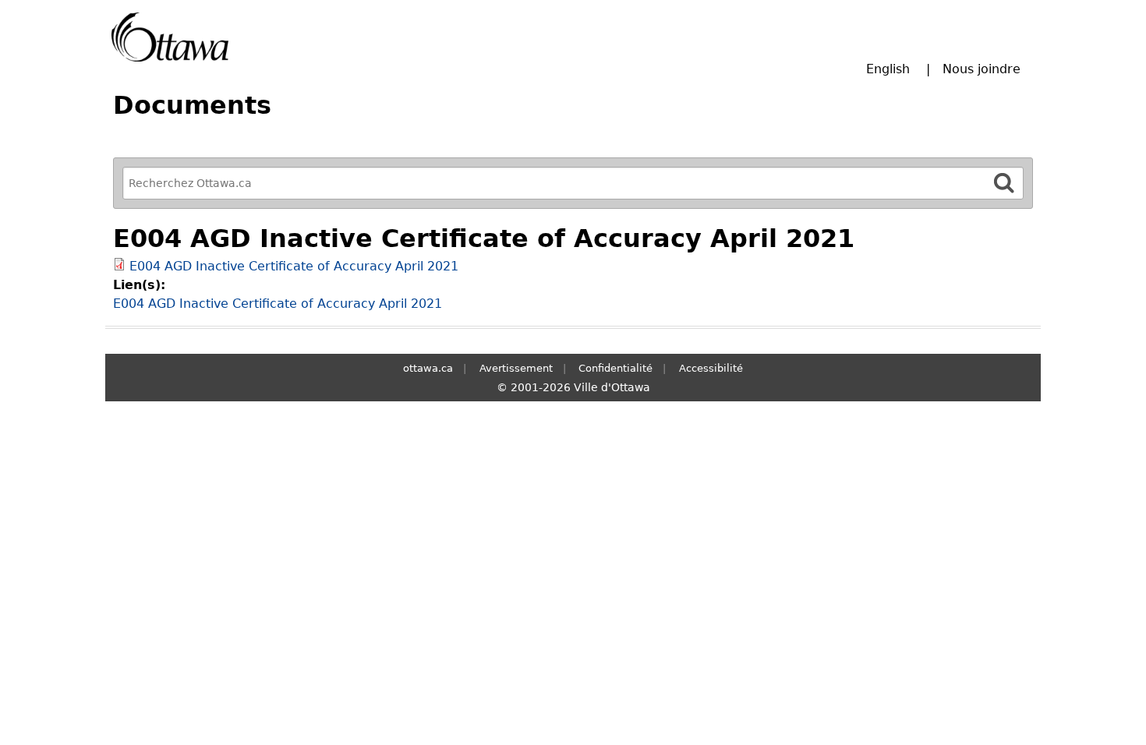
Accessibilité (711, 368)
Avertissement (516, 368)
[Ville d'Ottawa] (170, 37)
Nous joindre (981, 69)
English (888, 69)
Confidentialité (615, 368)
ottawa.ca (428, 368)
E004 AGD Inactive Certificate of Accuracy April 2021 (293, 266)
